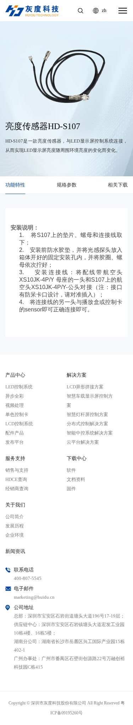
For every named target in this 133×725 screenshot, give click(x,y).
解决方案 (77, 375)
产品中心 (15, 375)
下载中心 (77, 458)
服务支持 (15, 458)
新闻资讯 (15, 551)
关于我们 (15, 505)
